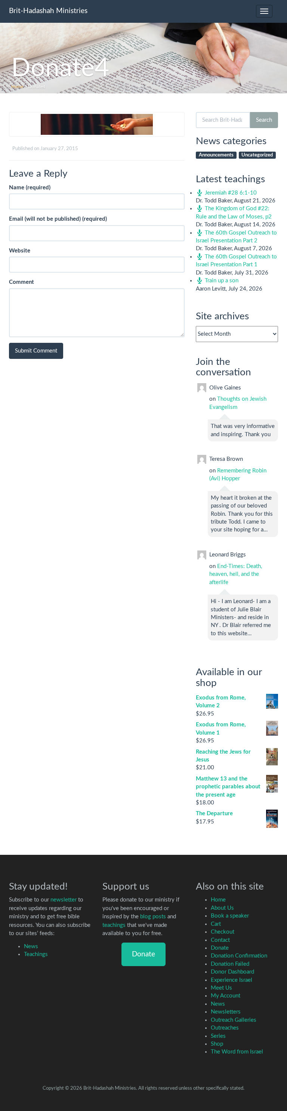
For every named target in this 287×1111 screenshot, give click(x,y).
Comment (21, 282)
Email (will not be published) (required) (58, 219)
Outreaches (225, 1028)
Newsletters (226, 1012)
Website (19, 251)
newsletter (63, 900)
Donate (143, 954)
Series (218, 1036)
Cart (216, 924)
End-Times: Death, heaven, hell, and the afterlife (235, 574)
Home (17, 86)
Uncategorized (257, 155)
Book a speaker (230, 916)
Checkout (222, 932)
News (31, 946)
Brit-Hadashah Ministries (48, 11)
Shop (217, 1044)
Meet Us (221, 988)
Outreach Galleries (233, 1020)
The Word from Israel (237, 1052)
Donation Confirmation (239, 956)
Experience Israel (231, 980)
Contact (220, 940)
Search (264, 120)
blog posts (153, 916)
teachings (114, 925)
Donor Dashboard (232, 972)
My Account (225, 996)
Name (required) (29, 187)
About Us (222, 908)
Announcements (216, 155)
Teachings (36, 954)
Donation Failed (230, 964)
